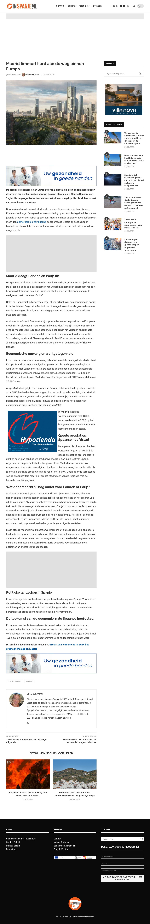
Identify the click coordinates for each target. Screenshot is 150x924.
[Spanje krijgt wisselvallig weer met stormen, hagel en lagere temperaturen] (112, 180)
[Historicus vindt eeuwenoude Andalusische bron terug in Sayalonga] (74, 774)
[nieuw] (123, 85)
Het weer (97, 6)
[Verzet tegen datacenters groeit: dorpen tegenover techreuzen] (112, 244)
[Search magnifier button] (142, 839)
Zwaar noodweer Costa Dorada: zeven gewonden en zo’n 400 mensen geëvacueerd (133, 202)
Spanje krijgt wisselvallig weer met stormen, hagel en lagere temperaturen (134, 180)
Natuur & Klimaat (62, 842)
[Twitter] (114, 6)
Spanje (71, 6)
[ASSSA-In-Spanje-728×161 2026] (51, 168)
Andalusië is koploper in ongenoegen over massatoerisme (133, 224)
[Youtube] (121, 6)
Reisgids (83, 6)
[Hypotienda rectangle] (32, 413)
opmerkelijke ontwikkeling (31, 221)
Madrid (29, 681)
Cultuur (57, 838)
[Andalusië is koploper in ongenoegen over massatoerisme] (112, 224)
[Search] (134, 6)
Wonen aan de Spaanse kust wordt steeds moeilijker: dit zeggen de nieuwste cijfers (134, 138)
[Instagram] (117, 6)
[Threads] (128, 6)
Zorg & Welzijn (61, 849)
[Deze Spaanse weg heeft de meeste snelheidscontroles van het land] (112, 160)
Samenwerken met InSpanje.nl (21, 838)
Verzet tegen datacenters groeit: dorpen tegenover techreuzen (131, 244)
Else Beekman (35, 694)
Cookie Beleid (13, 842)
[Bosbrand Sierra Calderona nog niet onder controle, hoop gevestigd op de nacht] (28, 774)
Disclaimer (11, 849)
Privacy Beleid (13, 845)
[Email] (124, 6)
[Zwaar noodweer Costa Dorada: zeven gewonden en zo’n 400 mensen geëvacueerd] (112, 202)
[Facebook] (110, 6)
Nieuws (60, 6)
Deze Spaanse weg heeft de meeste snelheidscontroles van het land (134, 159)
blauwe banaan (14, 681)
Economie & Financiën (64, 845)
